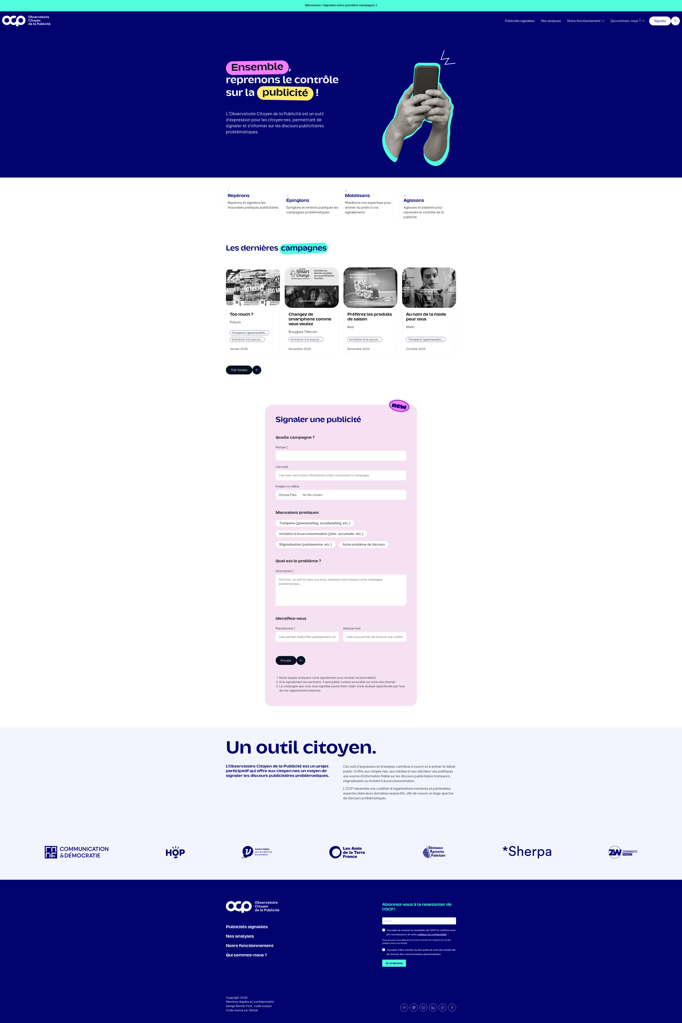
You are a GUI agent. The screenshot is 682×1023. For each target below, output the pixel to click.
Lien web (282, 467)
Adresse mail (352, 628)
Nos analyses (551, 21)
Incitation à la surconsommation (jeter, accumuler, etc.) (321, 534)
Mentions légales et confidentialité (250, 1001)
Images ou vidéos (287, 486)
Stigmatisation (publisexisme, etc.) (305, 544)
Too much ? (241, 314)
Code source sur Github (242, 1010)
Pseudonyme (285, 628)
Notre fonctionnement (583, 21)
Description (285, 571)
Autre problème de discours (364, 544)
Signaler (660, 21)
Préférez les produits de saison (369, 317)
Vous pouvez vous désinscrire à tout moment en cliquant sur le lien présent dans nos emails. (416, 942)
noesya (267, 1006)
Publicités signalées (520, 21)
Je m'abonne (394, 963)
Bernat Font (244, 1006)
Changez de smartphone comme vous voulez (310, 319)
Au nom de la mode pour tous (426, 317)
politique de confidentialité (432, 934)
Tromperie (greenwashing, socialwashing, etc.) (314, 523)
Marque (282, 447)
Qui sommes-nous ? (625, 21)
